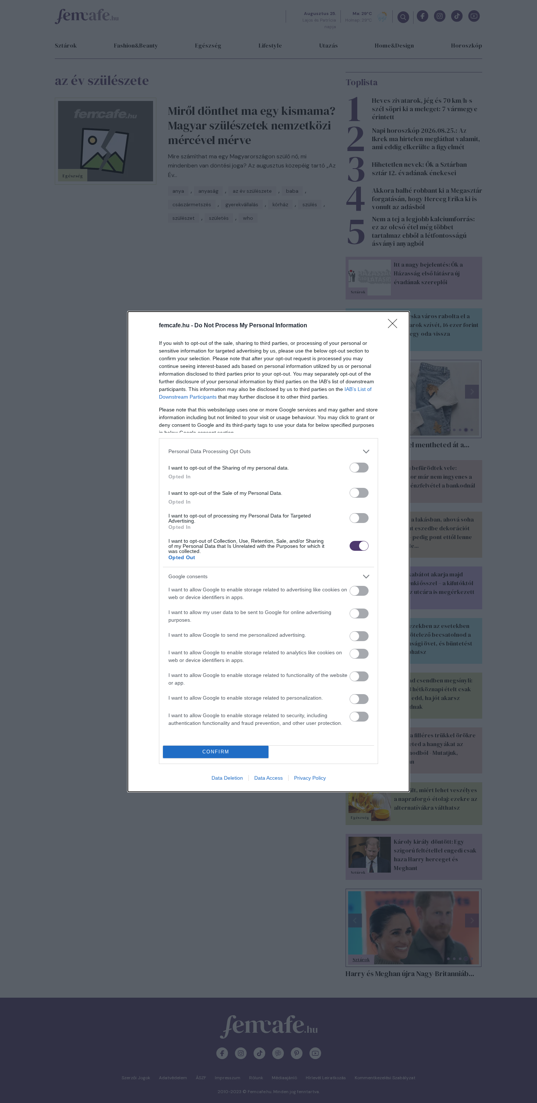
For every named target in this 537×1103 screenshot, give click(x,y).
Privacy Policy (310, 778)
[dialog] (268, 552)
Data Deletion (227, 778)
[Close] (395, 326)
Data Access (268, 778)
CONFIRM (215, 751)
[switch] (359, 468)
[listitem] (268, 451)
